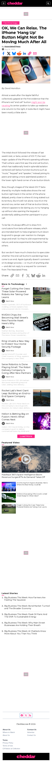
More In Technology (13, 284)
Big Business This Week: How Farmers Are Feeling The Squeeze (24, 598)
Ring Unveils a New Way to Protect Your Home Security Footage (15, 344)
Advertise (30, 732)
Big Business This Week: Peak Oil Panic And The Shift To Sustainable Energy (25, 615)
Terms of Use (8, 746)
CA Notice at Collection (11, 749)
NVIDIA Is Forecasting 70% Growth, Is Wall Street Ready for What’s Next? (32, 495)
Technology (10, 23)
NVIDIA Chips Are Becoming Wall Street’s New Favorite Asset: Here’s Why (15, 319)
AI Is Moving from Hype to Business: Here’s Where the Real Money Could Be (32, 484)
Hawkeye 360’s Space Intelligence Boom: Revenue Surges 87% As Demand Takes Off (23, 476)
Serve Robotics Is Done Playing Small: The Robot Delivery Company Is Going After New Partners (16, 368)
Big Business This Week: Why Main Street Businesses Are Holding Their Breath (24, 624)
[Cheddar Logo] (15, 3)
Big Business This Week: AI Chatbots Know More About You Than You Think (25, 632)
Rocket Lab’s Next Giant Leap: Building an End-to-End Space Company (16, 393)
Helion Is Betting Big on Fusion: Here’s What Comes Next (15, 416)
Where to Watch (9, 732)
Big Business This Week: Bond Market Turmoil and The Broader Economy (27, 607)
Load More (26, 436)
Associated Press (12, 46)
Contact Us (31, 735)
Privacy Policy (8, 743)
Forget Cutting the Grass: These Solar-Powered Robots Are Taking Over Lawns (16, 293)
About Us (6, 735)
